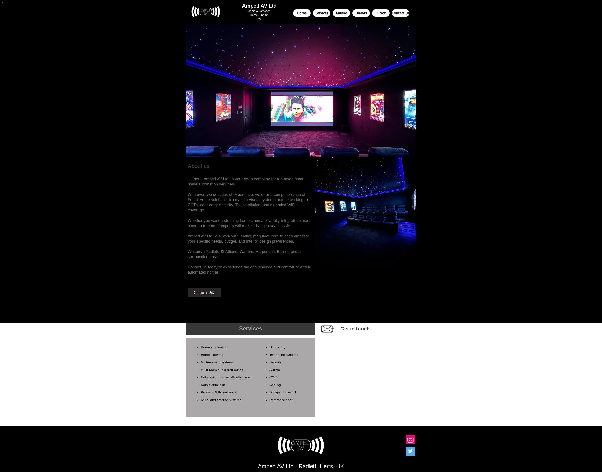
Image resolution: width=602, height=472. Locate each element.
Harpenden (265, 251)
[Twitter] (410, 451)
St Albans (229, 251)
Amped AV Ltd (259, 6)
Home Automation (259, 11)
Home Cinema (259, 15)
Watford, (247, 251)
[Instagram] (410, 439)
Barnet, (283, 251)
